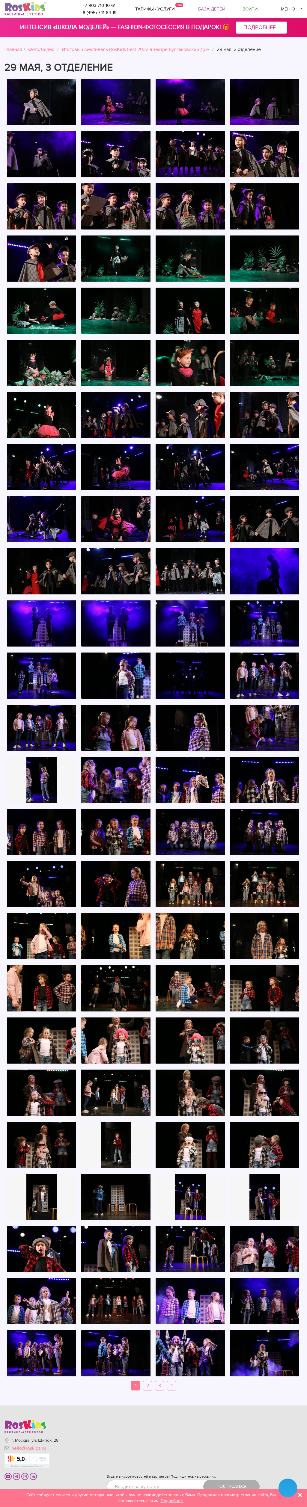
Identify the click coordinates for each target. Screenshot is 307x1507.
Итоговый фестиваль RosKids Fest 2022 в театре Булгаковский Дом (136, 49)
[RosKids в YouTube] (8, 1476)
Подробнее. (172, 1500)
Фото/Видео (41, 49)
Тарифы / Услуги (155, 9)
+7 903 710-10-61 (99, 5)
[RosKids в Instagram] (24, 1476)
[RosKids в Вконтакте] (33, 1476)
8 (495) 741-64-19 (100, 12)
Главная (13, 49)
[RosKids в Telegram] (16, 1476)
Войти (250, 9)
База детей (211, 9)
